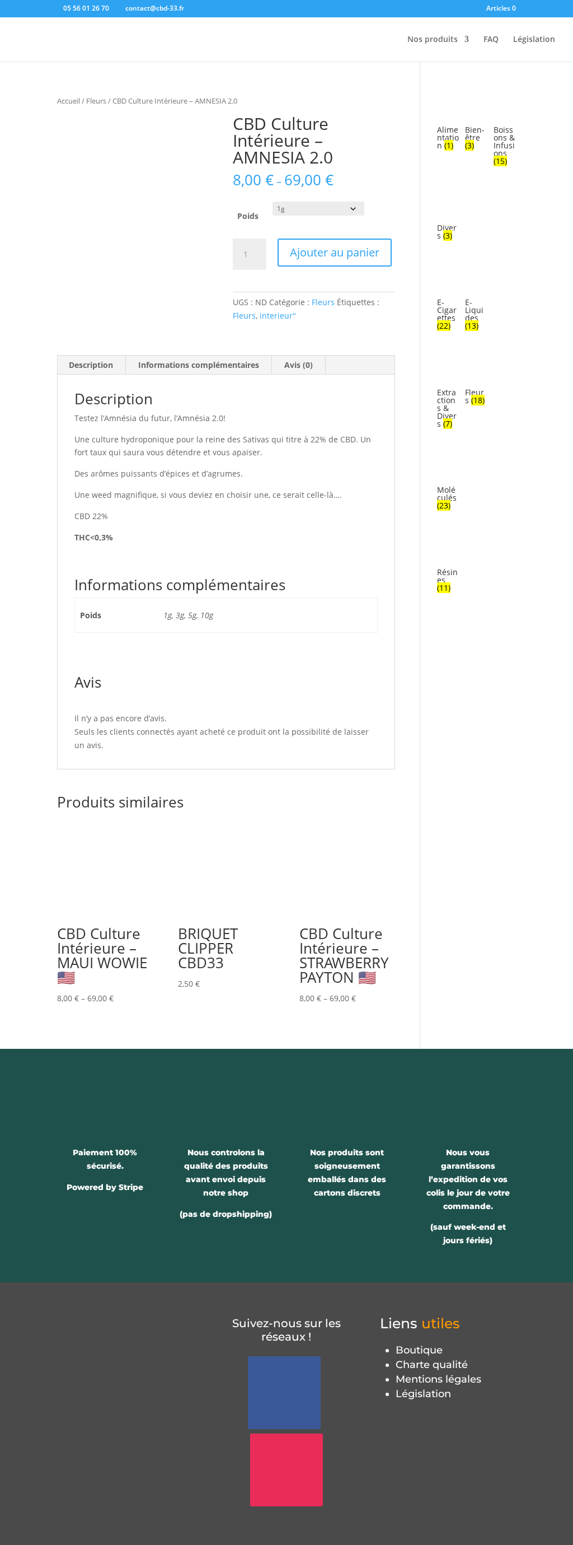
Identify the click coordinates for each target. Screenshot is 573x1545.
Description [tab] (91, 365)
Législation (534, 39)
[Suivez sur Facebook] (284, 1392)
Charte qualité (432, 1365)
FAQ (491, 39)
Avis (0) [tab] (298, 365)
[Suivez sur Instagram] (286, 1470)
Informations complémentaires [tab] (198, 365)
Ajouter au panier (334, 252)
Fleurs (96, 101)
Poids (248, 216)
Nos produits (432, 39)
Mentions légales (438, 1379)
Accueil (68, 101)
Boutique (419, 1350)
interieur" (278, 315)
